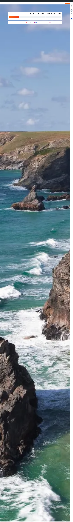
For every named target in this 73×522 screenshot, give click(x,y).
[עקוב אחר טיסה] (71, 13)
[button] (1, 1)
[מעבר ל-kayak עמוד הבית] (67, 3)
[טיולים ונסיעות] (71, 16)
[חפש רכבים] (71, 9)
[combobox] (59, 14)
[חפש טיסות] (71, 6)
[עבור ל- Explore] (71, 12)
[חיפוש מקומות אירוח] (71, 7)
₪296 (59, 13)
